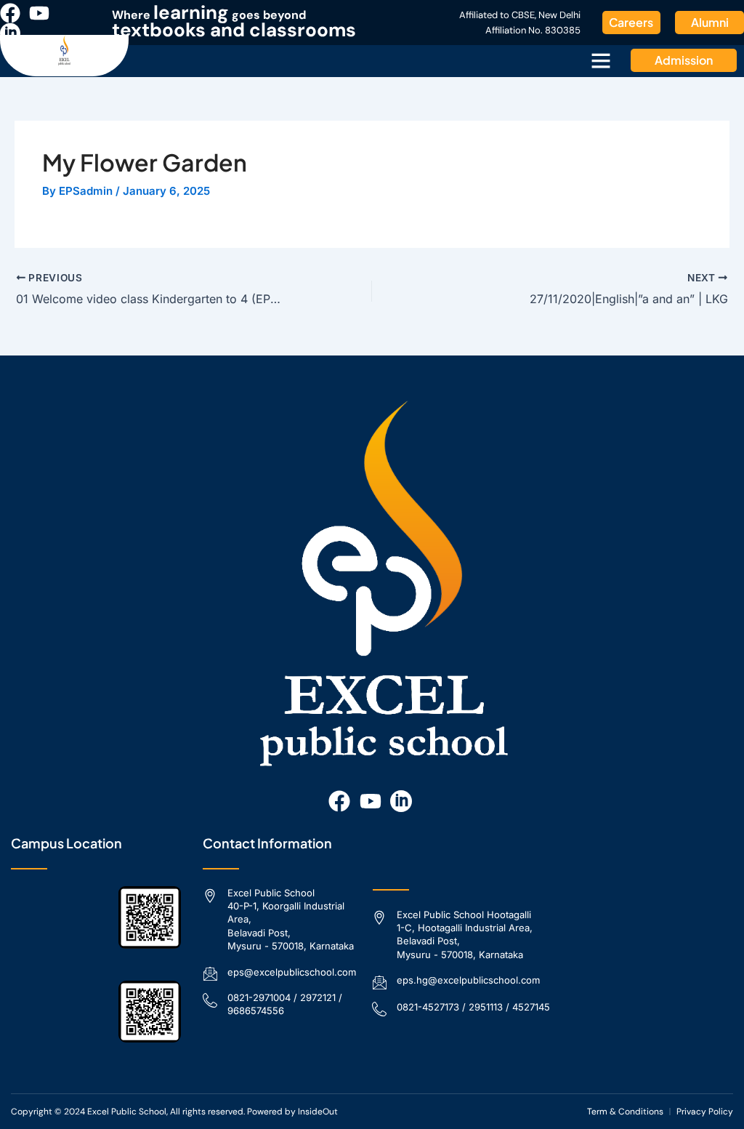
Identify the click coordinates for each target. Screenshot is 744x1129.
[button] (601, 60)
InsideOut (318, 1111)
